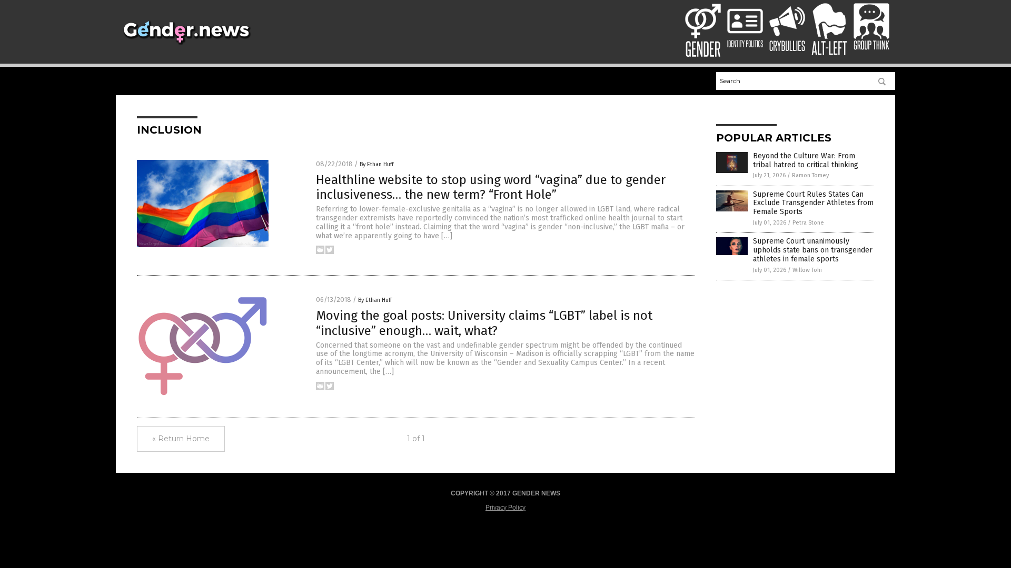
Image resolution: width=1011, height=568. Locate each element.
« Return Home (181, 438)
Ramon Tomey (810, 175)
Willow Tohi (807, 270)
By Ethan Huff (376, 164)
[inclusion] (186, 45)
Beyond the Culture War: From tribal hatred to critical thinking (805, 160)
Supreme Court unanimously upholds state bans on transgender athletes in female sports (813, 250)
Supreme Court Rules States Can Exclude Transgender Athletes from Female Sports (813, 203)
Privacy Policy (505, 507)
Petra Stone (808, 222)
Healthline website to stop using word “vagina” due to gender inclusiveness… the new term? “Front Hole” (491, 187)
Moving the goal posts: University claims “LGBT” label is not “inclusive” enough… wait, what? (484, 323)
